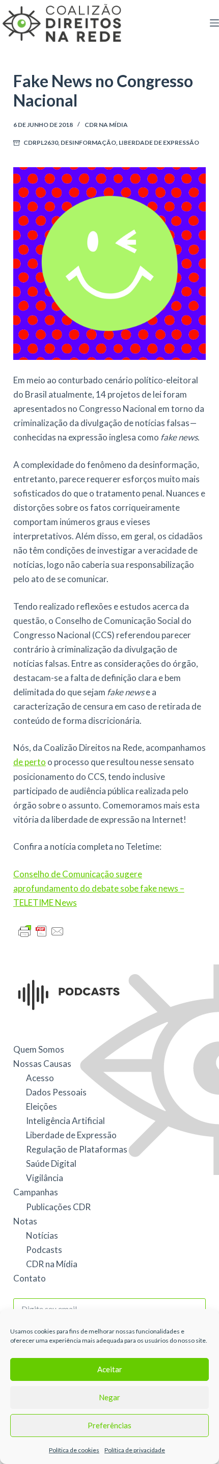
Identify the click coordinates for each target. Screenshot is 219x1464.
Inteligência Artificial (65, 1120)
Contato (29, 1278)
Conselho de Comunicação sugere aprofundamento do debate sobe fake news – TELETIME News (98, 888)
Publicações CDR (58, 1206)
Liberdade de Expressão (159, 142)
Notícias (42, 1235)
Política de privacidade (134, 1450)
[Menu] (214, 23)
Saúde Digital (51, 1163)
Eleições (41, 1106)
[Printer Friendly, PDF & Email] (41, 930)
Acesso (40, 1078)
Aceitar (109, 1369)
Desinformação (88, 142)
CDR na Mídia (106, 124)
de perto (29, 761)
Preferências (109, 1425)
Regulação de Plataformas (76, 1149)
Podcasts (44, 1249)
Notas (25, 1221)
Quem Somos (38, 1049)
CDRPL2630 (40, 142)
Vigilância (44, 1177)
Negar (109, 1397)
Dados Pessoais (56, 1092)
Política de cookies (74, 1450)
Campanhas (35, 1192)
